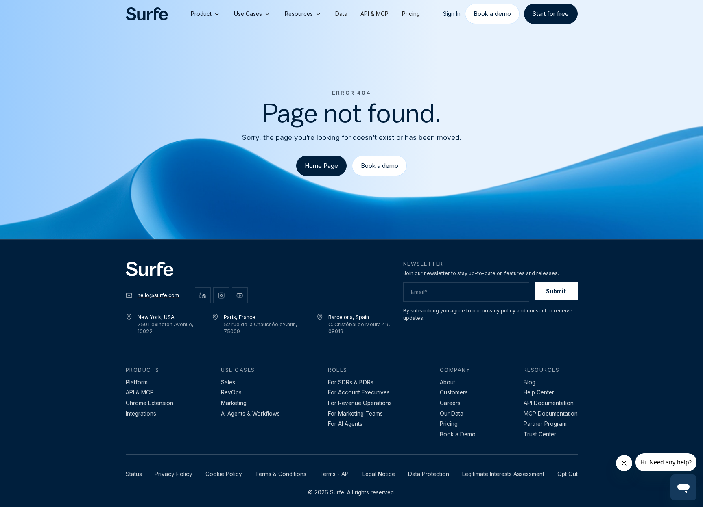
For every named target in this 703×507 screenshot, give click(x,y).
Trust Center (540, 434)
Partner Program (545, 423)
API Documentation (549, 403)
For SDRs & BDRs (350, 382)
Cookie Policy (223, 474)
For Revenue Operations (360, 403)
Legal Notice (378, 474)
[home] (147, 14)
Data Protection (428, 474)
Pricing (411, 14)
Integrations (141, 413)
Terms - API (334, 474)
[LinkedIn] (203, 295)
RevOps (231, 392)
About (447, 382)
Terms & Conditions (280, 474)
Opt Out (567, 474)
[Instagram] (221, 295)
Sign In (452, 14)
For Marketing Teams (355, 413)
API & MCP (374, 14)
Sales (228, 382)
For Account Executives (359, 392)
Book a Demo (458, 434)
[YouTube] (240, 295)
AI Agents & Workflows (250, 413)
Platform (137, 382)
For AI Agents (345, 423)
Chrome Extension (149, 403)
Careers (450, 403)
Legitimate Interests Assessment (503, 474)
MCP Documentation (551, 413)
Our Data (451, 413)
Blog (529, 382)
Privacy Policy (173, 474)
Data (341, 14)
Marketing (234, 403)
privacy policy (498, 311)
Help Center (539, 392)
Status (134, 474)
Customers (454, 392)
